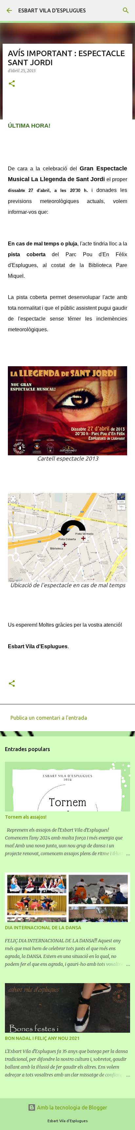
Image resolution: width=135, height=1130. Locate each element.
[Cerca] (126, 10)
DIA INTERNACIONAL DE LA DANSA (43, 927)
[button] (12, 84)
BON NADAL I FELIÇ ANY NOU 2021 (42, 1038)
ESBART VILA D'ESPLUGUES (52, 10)
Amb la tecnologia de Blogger (71, 1107)
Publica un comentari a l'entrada (48, 718)
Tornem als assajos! (26, 817)
